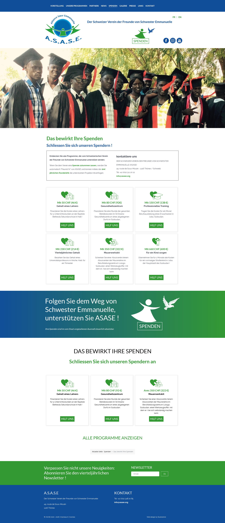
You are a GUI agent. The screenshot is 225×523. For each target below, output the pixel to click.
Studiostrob (162, 517)
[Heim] (47, 5)
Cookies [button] (72, 517)
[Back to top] (180, 517)
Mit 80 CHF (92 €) (112, 390)
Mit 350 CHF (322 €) (112, 249)
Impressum (64, 517)
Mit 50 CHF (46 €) (67, 202)
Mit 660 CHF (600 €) (156, 249)
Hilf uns (67, 225)
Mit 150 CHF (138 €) (156, 202)
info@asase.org (123, 176)
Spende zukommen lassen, (84, 165)
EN (179, 17)
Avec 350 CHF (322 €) (156, 390)
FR (174, 17)
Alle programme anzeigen (112, 438)
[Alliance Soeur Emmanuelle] (63, 29)
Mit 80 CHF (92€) (112, 202)
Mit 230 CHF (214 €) (67, 249)
